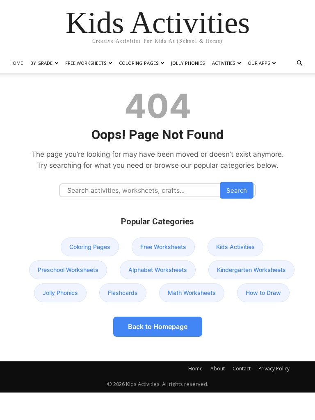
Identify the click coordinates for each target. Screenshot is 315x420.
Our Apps (259, 63)
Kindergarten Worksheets (251, 269)
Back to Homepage (157, 326)
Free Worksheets (85, 63)
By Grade (41, 63)
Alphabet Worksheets (157, 269)
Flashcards (123, 292)
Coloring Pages (138, 63)
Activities (223, 63)
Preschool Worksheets (68, 269)
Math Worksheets (192, 292)
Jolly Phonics (188, 63)
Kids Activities (235, 246)
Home (16, 63)
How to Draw (263, 292)
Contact (242, 368)
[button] (299, 63)
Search (236, 190)
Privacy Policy (274, 368)
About (217, 368)
